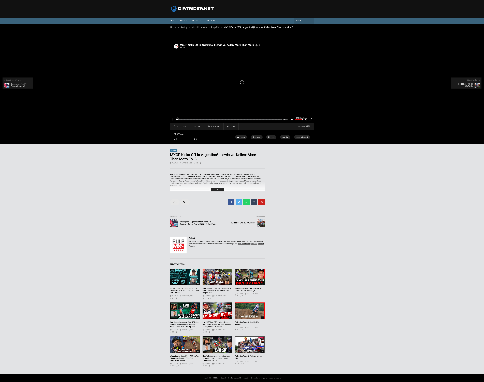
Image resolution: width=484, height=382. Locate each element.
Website (254, 244)
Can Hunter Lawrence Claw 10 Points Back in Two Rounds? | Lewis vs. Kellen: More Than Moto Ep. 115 (184, 324)
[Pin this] (261, 202)
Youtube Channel (244, 244)
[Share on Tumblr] (254, 202)
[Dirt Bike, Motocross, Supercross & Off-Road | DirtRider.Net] (192, 9)
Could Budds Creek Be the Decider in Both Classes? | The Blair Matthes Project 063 (217, 290)
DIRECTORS (211, 21)
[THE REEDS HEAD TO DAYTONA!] (261, 223)
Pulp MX (215, 27)
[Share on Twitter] (239, 202)
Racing (184, 27)
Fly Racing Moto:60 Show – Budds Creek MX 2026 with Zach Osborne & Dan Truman (184, 290)
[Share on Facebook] (231, 202)
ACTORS (183, 21)
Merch (260, 244)
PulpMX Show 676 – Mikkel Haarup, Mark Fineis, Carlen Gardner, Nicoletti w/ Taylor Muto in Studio (217, 324)
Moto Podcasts (199, 27)
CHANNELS (196, 21)
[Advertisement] (242, 36)
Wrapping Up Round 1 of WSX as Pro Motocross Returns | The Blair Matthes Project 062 (184, 358)
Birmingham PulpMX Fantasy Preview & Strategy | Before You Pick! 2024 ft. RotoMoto (198, 223)
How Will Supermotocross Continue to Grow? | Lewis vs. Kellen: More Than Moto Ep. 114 (216, 358)
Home (172, 21)
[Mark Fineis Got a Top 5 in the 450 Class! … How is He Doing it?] (250, 277)
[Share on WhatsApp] (246, 202)
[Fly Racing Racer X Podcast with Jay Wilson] (250, 344)
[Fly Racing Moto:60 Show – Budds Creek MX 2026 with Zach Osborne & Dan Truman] (185, 277)
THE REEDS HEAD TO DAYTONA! (242, 223)
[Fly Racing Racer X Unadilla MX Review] (250, 310)
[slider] (229, 119)
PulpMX (175, 163)
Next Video (260, 217)
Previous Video (176, 217)
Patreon (192, 246)
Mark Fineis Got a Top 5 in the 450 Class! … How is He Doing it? (248, 289)
